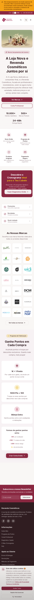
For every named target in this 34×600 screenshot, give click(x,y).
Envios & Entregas (7, 555)
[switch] (14, 13)
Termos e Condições (12, 584)
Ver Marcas (16, 100)
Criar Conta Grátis (16, 456)
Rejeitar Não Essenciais (17, 592)
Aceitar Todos (17, 588)
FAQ (3, 546)
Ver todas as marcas (16, 323)
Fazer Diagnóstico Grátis (17, 192)
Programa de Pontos (8, 534)
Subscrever (26, 497)
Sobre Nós (5, 531)
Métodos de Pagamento (9, 561)
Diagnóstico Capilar (8, 540)
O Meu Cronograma (8, 543)
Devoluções (5, 558)
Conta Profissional (17, 106)
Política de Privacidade (22, 582)
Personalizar (18, 596)
